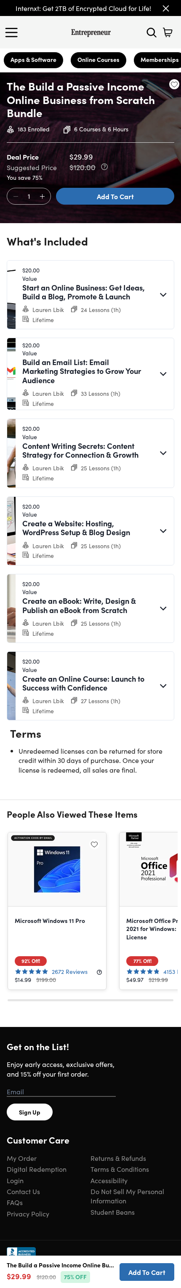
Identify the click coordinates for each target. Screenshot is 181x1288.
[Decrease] (15, 196)
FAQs (15, 1202)
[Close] (166, 8)
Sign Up (29, 1112)
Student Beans (112, 1211)
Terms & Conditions (119, 1168)
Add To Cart (115, 196)
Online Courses (98, 59)
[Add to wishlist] (174, 84)
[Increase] (42, 196)
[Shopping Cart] (167, 32)
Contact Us (23, 1191)
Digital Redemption (37, 1168)
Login (15, 1180)
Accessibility (109, 1180)
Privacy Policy (28, 1213)
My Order (22, 1158)
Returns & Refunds (118, 1158)
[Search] (151, 32)
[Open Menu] (13, 32)
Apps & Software (33, 59)
